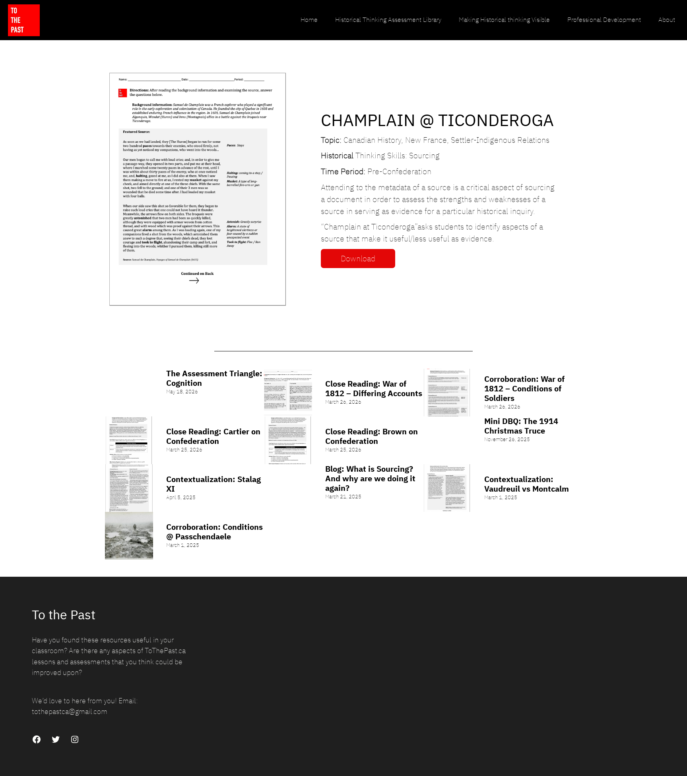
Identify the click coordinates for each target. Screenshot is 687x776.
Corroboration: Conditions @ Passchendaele (214, 531)
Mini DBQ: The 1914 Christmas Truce (521, 426)
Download (358, 258)
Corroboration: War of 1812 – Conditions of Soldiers (524, 388)
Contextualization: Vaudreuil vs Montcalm (526, 484)
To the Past (63, 614)
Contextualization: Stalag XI (213, 484)
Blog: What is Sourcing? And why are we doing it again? (370, 478)
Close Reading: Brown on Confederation (371, 436)
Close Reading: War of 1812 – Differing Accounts (373, 388)
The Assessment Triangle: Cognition (214, 378)
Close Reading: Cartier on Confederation (213, 436)
